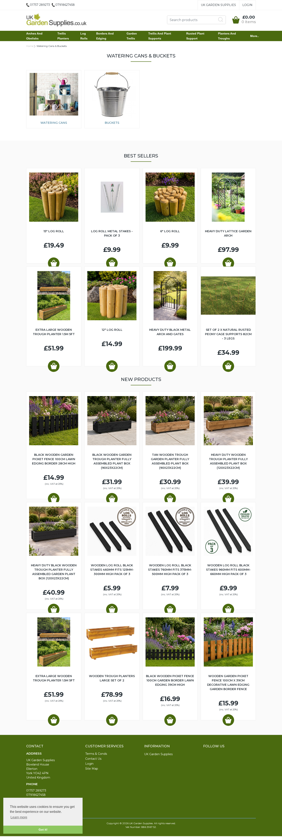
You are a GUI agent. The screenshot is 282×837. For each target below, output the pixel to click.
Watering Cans (53, 123)
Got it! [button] (43, 829)
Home (29, 46)
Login (247, 5)
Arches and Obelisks (34, 36)
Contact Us (93, 759)
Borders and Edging (105, 36)
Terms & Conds (96, 754)
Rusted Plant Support (195, 36)
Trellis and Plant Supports (159, 36)
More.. (254, 36)
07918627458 (36, 795)
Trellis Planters (63, 36)
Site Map (91, 768)
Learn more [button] (19, 817)
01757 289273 (36, 790)
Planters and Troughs (227, 36)
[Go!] (220, 20)
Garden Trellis (132, 36)
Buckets (112, 123)
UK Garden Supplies (218, 5)
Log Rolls (84, 36)
